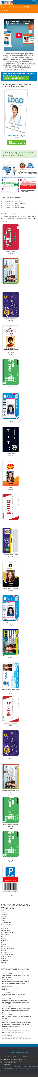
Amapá (3, 916)
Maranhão (4, 928)
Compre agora (18, 143)
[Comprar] (16, 111)
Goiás (3, 926)
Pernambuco (5, 940)
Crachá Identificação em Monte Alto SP (25, 16)
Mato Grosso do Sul (7, 932)
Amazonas (4, 914)
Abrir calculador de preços (16, 78)
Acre (2, 910)
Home (2, 16)
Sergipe (3, 958)
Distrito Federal (6, 922)
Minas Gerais (5, 930)
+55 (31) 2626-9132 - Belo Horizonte (13, 203)
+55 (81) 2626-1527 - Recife (10, 206)
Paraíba (3, 938)
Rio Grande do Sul (7, 954)
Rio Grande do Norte (7, 948)
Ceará (3, 920)
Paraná (3, 944)
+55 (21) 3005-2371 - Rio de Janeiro (13, 207)
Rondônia (4, 950)
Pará (2, 936)
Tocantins (4, 962)
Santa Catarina (6, 956)
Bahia (3, 918)
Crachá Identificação (10, 16)
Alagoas (3, 912)
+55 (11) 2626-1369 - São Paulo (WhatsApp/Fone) (19, 1057)
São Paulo (4, 960)
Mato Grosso (5, 934)
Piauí (2, 942)
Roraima (4, 952)
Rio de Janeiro (5, 946)
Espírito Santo (5, 924)
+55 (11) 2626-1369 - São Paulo (11, 202)
